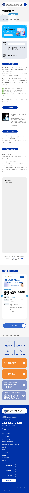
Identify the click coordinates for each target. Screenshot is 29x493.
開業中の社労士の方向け (7, 441)
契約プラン (4, 449)
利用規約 (21, 258)
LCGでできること (6, 434)
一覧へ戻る (14, 326)
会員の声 (4, 460)
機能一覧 (4, 447)
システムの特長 (5, 436)
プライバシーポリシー (13, 258)
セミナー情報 (9, 19)
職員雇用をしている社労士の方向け (10, 444)
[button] (26, 296)
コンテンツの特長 (6, 439)
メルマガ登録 (8, 475)
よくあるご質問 (5, 457)
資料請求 (8, 470)
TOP (3, 19)
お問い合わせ (8, 465)
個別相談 (8, 480)
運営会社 (4, 455)
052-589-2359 (12, 422)
